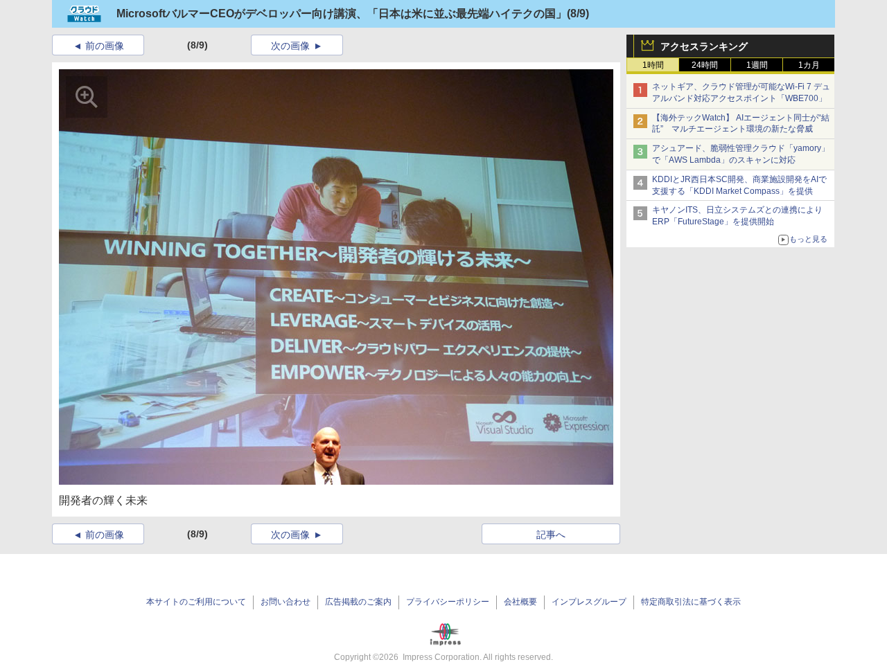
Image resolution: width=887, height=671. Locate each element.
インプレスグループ (589, 602)
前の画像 (104, 45)
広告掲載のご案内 (358, 602)
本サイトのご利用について (196, 602)
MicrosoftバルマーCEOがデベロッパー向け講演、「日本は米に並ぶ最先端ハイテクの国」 (341, 13)
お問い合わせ (285, 602)
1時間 (653, 65)
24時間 (705, 65)
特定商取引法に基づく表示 (691, 602)
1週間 (757, 65)
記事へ (550, 534)
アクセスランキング (704, 46)
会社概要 (520, 602)
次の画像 (290, 45)
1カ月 (809, 65)
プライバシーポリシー (447, 602)
